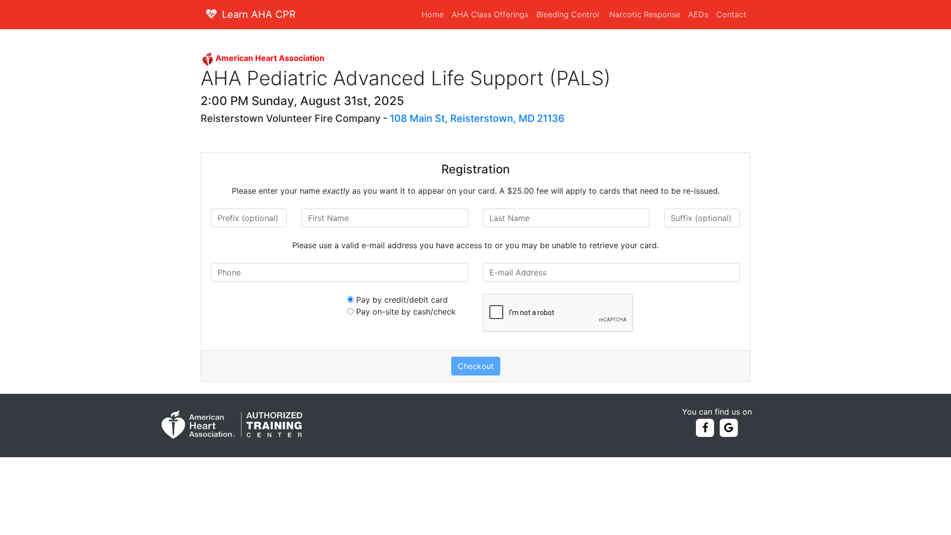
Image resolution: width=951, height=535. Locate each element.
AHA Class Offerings (490, 14)
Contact (731, 14)
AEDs (698, 14)
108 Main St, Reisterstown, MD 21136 (477, 118)
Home (433, 14)
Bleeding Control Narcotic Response (608, 14)
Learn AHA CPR (259, 14)
